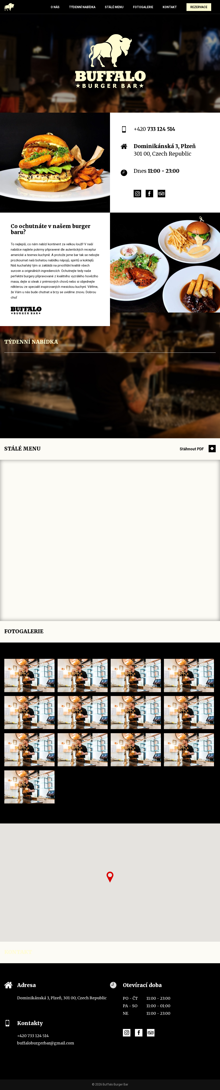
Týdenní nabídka (82, 7)
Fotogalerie (143, 7)
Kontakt (170, 7)
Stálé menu (114, 7)
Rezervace (198, 7)
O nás (55, 7)
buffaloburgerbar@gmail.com (45, 1043)
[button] (110, 877)
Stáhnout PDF (192, 449)
